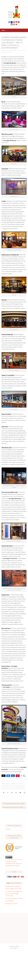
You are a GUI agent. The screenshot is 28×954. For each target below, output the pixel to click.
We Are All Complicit (11, 903)
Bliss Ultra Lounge (10, 783)
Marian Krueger (12, 50)
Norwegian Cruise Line (7, 52)
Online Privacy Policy (14, 946)
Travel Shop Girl (14, 883)
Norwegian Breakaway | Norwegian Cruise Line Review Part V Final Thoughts (14, 807)
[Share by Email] (20, 792)
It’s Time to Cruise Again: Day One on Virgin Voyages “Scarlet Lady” (13, 893)
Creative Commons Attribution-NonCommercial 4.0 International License (13, 863)
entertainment (5, 785)
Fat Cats (11, 785)
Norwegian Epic (21, 788)
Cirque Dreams (18, 783)
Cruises (24, 50)
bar (5, 783)
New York (4, 787)
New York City (10, 787)
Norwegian (16, 787)
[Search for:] (14, 829)
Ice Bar (15, 785)
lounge (18, 785)
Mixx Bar (23, 785)
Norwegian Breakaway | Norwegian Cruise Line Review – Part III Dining (15, 803)
